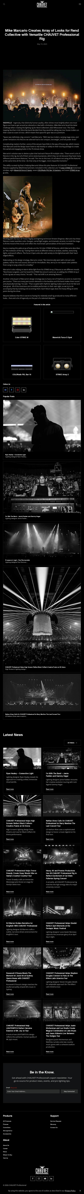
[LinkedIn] (51, 1178)
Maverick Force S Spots (23, 170)
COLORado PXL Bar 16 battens (49, 170)
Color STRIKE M (66, 168)
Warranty (53, 1124)
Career (5, 1148)
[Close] (80, 1190)
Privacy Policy (70, 1191)
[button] (4, 4)
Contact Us (53, 1127)
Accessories (7, 1134)
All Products (7, 1121)
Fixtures (5, 1124)
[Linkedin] (24, 390)
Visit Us (5, 1158)
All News (71, 743)
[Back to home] (42, 4)
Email (11, 1088)
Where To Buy (7, 1155)
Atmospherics (7, 1131)
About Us (6, 1145)
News (5, 1152)
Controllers (6, 1127)
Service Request (55, 1121)
